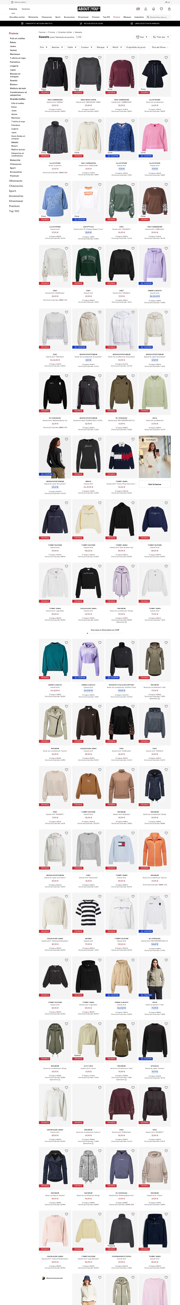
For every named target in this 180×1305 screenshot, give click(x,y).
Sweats (78, 32)
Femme (13, 9)
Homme (26, 9)
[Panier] (169, 9)
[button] (142, 37)
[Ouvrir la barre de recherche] (147, 17)
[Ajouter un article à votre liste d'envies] (66, 57)
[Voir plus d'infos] (55, 113)
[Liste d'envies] (161, 9)
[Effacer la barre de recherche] (168, 17)
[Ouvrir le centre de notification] (153, 9)
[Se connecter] (145, 9)
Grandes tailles (65, 32)
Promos (51, 32)
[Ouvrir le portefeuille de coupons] (138, 9)
